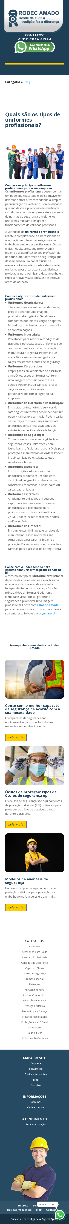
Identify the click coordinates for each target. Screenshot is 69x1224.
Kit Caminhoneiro (34, 989)
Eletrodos (34, 984)
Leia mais (15, 737)
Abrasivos (34, 946)
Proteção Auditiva (34, 1005)
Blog (27, 82)
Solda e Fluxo (34, 1032)
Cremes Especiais (35, 978)
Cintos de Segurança (34, 973)
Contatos (35, 1085)
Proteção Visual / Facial (34, 1022)
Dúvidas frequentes (36, 1074)
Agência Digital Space (44, 1219)
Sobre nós (36, 1102)
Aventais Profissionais (34, 957)
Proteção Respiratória (34, 1016)
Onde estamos (35, 1107)
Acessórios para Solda (34, 951)
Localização (36, 1068)
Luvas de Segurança (34, 1000)
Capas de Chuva (34, 968)
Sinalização (34, 1027)
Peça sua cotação (35, 1124)
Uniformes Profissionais (34, 1038)
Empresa (36, 1063)
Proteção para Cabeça (34, 1011)
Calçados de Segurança (34, 962)
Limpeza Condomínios (34, 995)
